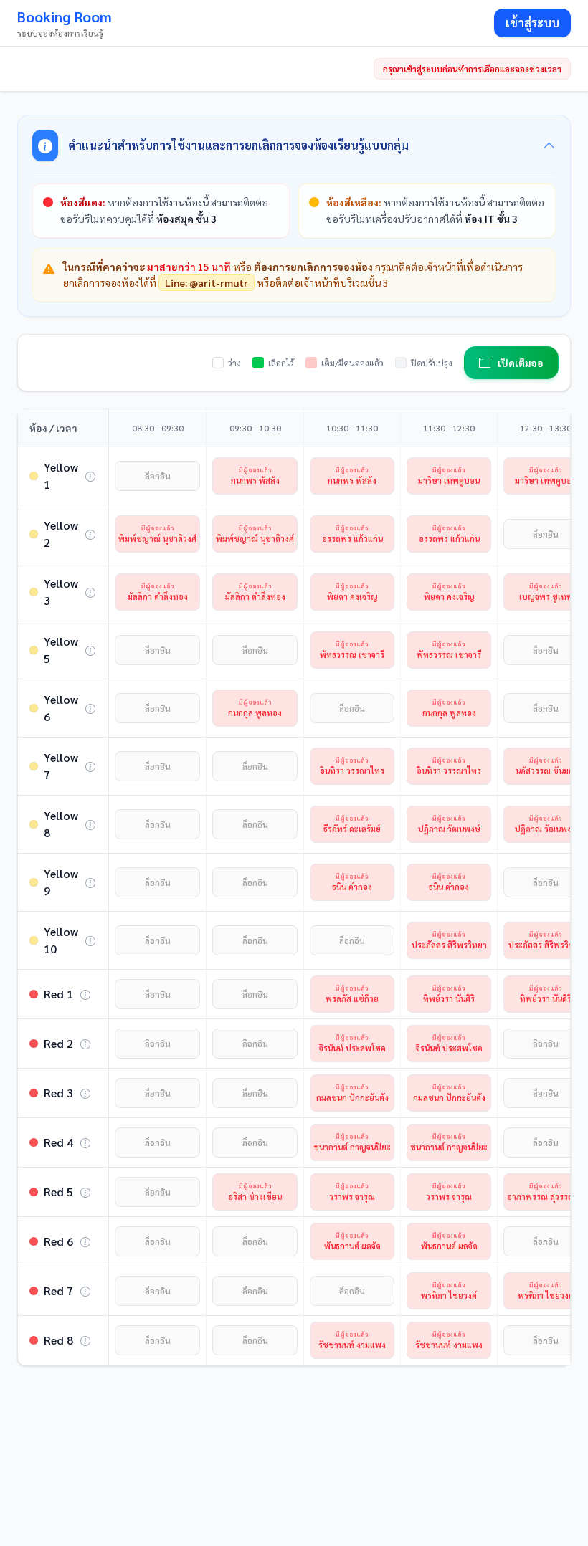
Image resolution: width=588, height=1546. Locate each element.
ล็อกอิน (158, 476)
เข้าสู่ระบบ (532, 22)
